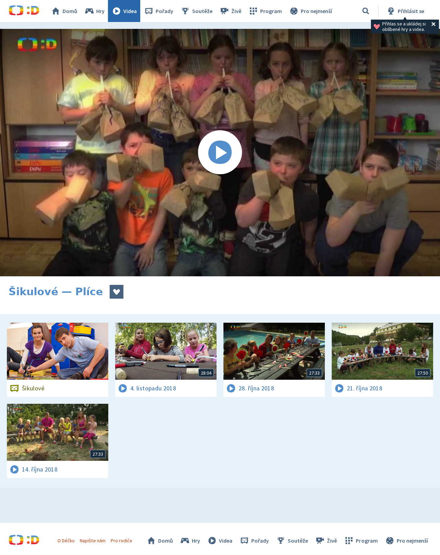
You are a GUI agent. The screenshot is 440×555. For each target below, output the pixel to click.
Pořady (164, 11)
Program (271, 11)
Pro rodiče (121, 540)
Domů (70, 11)
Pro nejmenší (316, 11)
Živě (236, 11)
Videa (130, 11)
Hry (100, 11)
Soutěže (202, 11)
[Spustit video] (220, 152)
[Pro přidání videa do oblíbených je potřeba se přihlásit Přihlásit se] (116, 292)
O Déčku (66, 540)
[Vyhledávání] (365, 11)
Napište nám (92, 540)
